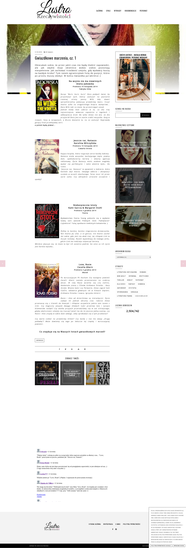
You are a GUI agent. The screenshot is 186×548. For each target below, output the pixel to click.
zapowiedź (39, 340)
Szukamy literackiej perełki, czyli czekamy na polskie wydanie (46, 373)
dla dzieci (121, 284)
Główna (99, 10)
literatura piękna (124, 296)
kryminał (132, 276)
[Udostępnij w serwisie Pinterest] (85, 349)
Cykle (108, 10)
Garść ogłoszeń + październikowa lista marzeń (72, 373)
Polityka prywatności (131, 524)
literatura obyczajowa (127, 272)
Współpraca (108, 524)
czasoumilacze (141, 296)
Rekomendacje (130, 10)
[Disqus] (72, 419)
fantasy (131, 284)
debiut (130, 280)
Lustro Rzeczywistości (42, 545)
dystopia (132, 288)
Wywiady (117, 10)
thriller (120, 280)
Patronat (143, 10)
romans (143, 272)
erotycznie (144, 276)
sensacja (134, 292)
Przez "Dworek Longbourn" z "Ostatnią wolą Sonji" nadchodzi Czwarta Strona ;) (97, 373)
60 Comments (49, 52)
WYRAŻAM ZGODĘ (179, 545)
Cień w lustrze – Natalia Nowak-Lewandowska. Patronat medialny (133, 56)
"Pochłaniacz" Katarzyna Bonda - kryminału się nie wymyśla (133, 223)
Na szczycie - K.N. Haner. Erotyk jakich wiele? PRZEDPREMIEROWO (133, 185)
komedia (141, 284)
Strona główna (95, 524)
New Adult (121, 276)
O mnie (118, 524)
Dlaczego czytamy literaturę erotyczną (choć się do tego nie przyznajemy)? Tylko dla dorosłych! (133, 146)
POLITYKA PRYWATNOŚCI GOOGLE (161, 545)
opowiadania (122, 292)
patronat (140, 280)
